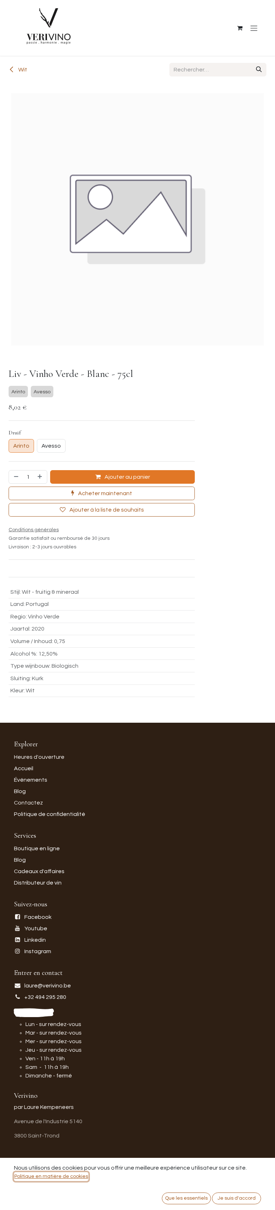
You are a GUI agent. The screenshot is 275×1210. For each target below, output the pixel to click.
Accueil (23, 768)
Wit (22, 70)
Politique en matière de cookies (51, 1176)
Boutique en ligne (37, 848)
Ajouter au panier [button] (126, 477)
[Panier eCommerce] (239, 28)
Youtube (35, 928)
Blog (20, 791)
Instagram (37, 951)
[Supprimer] (15, 476)
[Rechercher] (258, 69)
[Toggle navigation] (254, 28)
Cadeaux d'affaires (39, 871)
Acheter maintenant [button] (104, 493)
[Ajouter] (40, 476)
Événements (30, 780)
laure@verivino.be (47, 986)
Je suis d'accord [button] (237, 1198)
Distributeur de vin (38, 883)
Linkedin (35, 940)
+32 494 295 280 (45, 997)
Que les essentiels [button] (186, 1198)
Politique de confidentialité (49, 814)
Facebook (38, 917)
